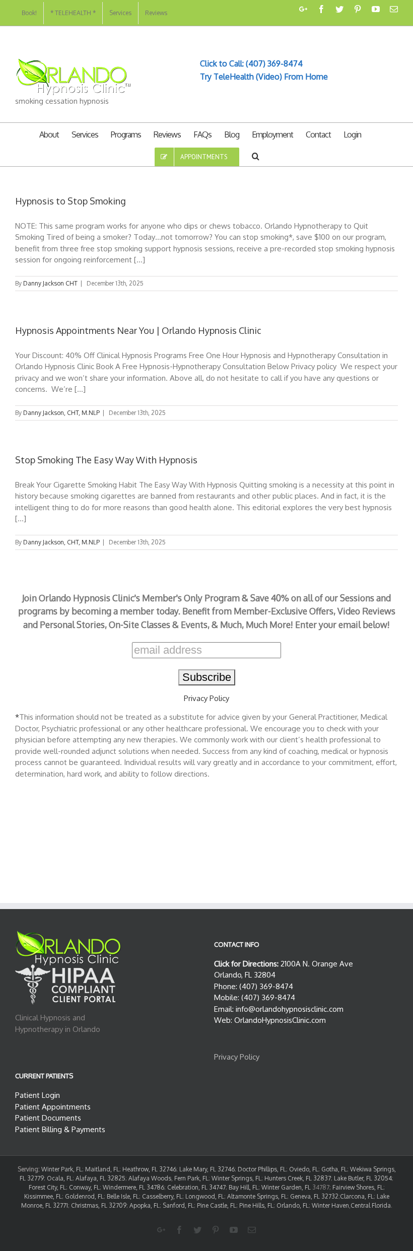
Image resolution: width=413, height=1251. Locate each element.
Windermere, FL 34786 (133, 1187)
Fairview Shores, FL (357, 1187)
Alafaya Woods (149, 1178)
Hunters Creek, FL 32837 (297, 1178)
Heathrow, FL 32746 (149, 1169)
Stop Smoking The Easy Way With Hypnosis (106, 459)
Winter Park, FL (61, 1169)
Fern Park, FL (191, 1178)
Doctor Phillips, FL (262, 1169)
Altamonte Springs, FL (257, 1196)
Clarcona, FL (357, 1196)
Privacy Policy (206, 698)
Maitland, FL (102, 1169)
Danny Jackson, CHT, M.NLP (61, 412)
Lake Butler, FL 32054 (363, 1178)
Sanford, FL (178, 1205)
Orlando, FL (293, 1205)
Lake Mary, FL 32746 (207, 1169)
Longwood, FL (204, 1196)
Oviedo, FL (303, 1169)
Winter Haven (330, 1205)
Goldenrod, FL (84, 1196)
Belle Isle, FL (123, 1196)
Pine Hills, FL (256, 1205)
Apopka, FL (144, 1205)
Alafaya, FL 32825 (100, 1178)
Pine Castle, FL (216, 1205)
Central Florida (371, 1205)
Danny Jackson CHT (50, 283)
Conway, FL (84, 1187)
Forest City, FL (47, 1187)
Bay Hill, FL (243, 1187)
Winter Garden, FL (286, 1187)
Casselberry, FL (162, 1196)
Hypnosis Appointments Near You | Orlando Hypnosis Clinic (138, 330)
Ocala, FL (60, 1178)
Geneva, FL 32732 (314, 1196)
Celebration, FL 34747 (196, 1187)
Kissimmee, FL (43, 1196)
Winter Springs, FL (236, 1178)
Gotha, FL (334, 1169)
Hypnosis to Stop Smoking (70, 200)
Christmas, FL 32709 (98, 1205)
